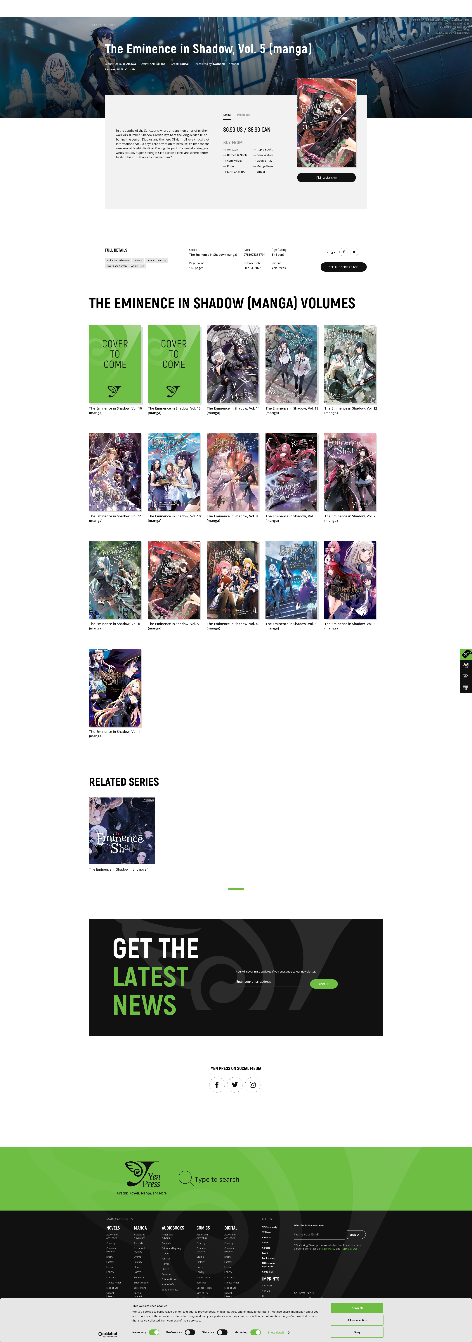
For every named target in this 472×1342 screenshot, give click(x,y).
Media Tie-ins (203, 1277)
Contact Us (268, 1271)
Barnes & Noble (237, 155)
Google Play (264, 160)
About (265, 1242)
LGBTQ (110, 1272)
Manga (140, 1228)
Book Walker (265, 155)
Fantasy (162, 260)
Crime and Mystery (111, 1250)
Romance (111, 1277)
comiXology (234, 160)
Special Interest (110, 1294)
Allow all (357, 1308)
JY (263, 1296)
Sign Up (355, 1234)
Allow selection (357, 1320)
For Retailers (268, 1258)
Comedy (138, 260)
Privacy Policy (327, 1248)
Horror (110, 1267)
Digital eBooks (107, 25)
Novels (113, 1228)
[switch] (190, 1332)
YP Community (269, 1227)
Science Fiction (114, 1282)
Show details (276, 1332)
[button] (236, 889)
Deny (357, 1332)
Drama (150, 260)
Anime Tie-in (137, 266)
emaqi (261, 171)
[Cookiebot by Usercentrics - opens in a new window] (108, 1335)
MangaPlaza (265, 166)
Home (92, 25)
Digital (230, 1228)
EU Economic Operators (268, 1265)
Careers (266, 1247)
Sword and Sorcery (117, 266)
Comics (203, 1228)
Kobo (230, 166)
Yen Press (267, 1285)
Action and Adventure (118, 260)
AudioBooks (173, 1228)
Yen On (266, 1290)
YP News (266, 1232)
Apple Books (265, 149)
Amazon (232, 149)
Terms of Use (349, 1248)
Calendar (266, 1237)
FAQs (265, 1252)
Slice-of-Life (112, 1287)
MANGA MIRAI (236, 171)
